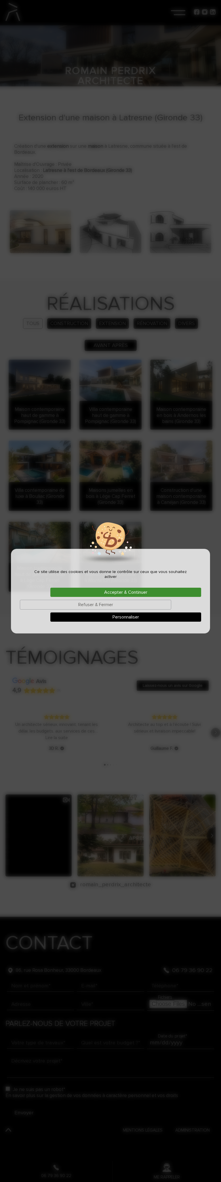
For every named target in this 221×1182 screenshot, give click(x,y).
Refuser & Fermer (95, 605)
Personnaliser (126, 617)
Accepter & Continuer (125, 592)
